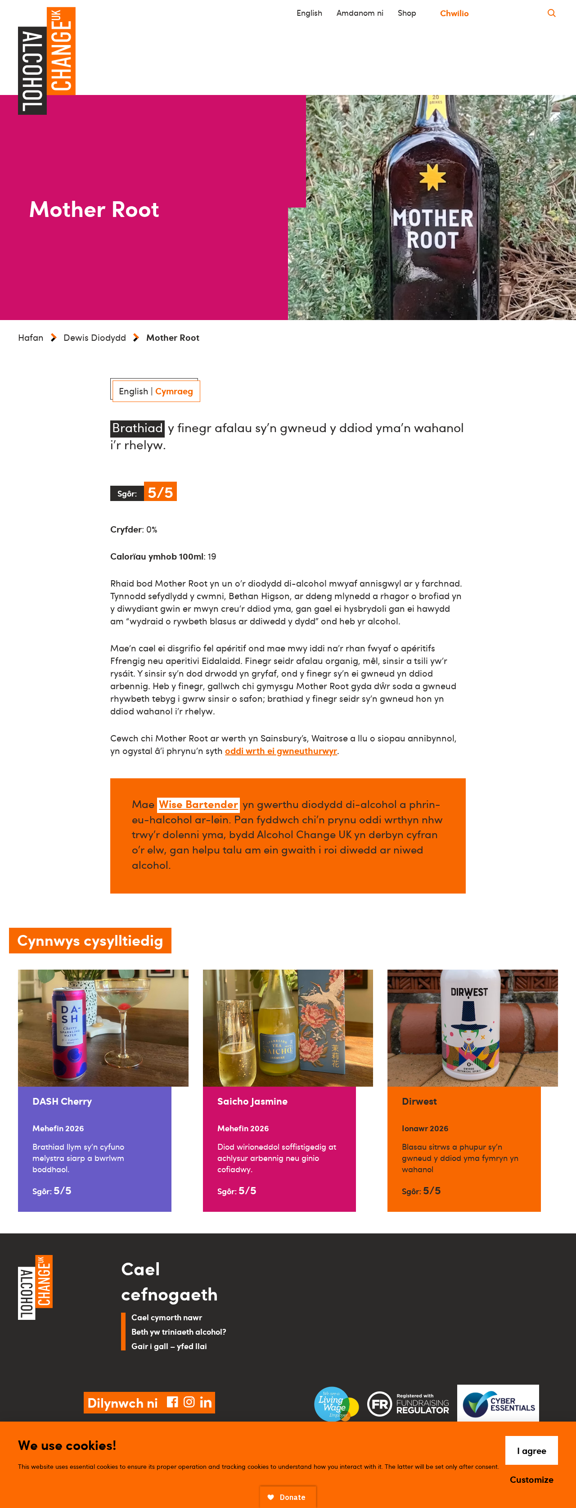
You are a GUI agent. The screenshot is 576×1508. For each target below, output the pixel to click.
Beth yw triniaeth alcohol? (178, 1331)
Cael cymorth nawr (166, 1317)
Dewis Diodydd (94, 337)
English (309, 12)
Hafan (31, 337)
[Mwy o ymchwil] (552, 12)
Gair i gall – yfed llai (169, 1345)
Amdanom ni (360, 12)
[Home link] (57, 1312)
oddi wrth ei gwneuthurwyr (281, 750)
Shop (407, 12)
